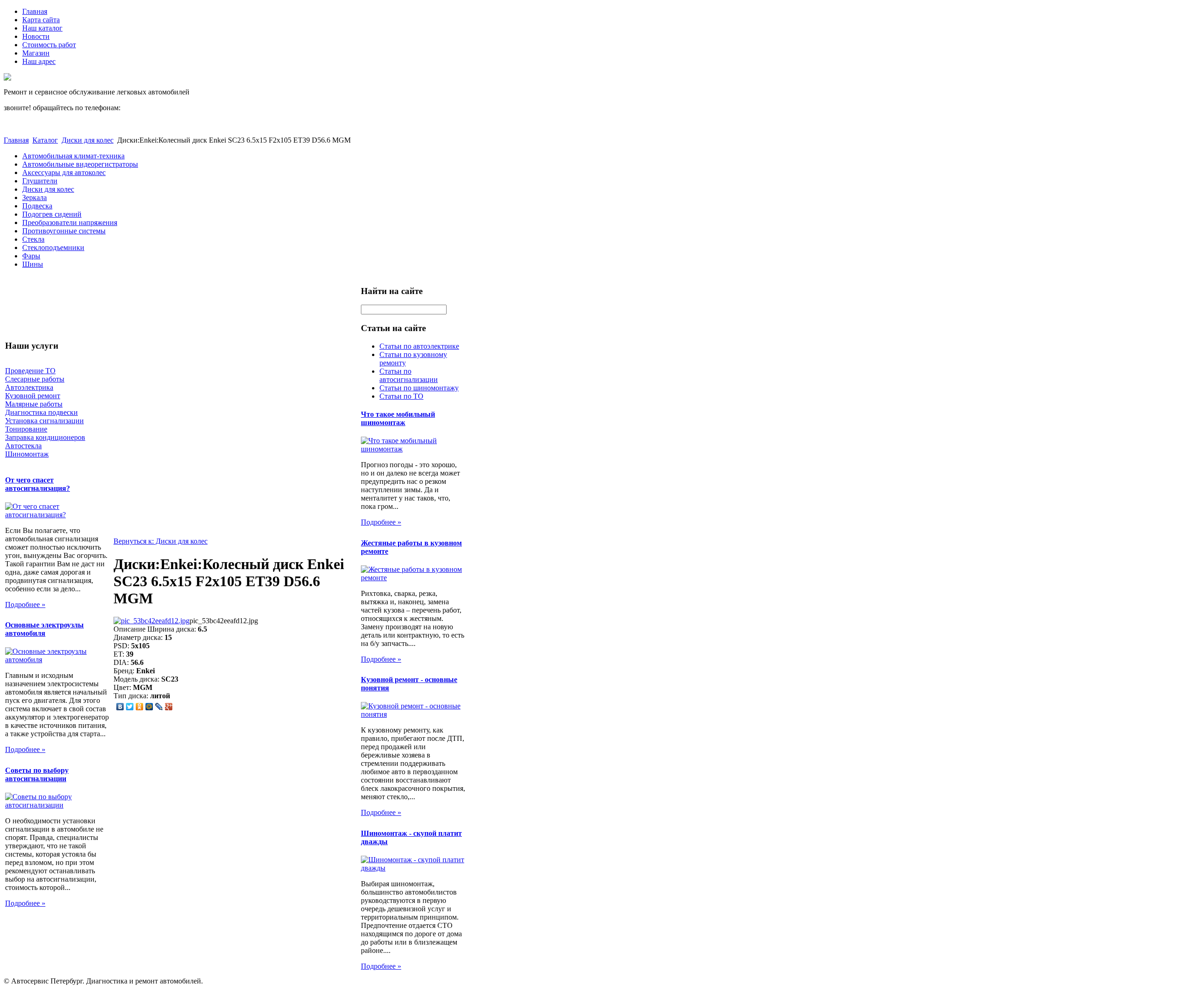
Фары (31, 256)
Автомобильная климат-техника (73, 156)
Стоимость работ (49, 45)
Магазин (36, 53)
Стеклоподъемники (53, 247)
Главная (34, 11)
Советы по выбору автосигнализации (37, 774)
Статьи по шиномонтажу (419, 388)
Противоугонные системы (64, 231)
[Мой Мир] (149, 707)
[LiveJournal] (159, 707)
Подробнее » (25, 604)
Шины (32, 264)
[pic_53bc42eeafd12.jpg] (151, 621)
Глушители (39, 181)
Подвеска (37, 206)
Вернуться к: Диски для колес (161, 541)
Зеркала (34, 197)
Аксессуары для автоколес (64, 172)
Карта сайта (41, 20)
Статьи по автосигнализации (408, 375)
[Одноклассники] (140, 707)
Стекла (33, 239)
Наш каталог (42, 28)
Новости (36, 36)
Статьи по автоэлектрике (419, 346)
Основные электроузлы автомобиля (44, 629)
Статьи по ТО (401, 396)
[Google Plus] (169, 707)
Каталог (45, 140)
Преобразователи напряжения (69, 222)
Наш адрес (39, 61)
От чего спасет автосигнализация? (37, 484)
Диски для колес (88, 140)
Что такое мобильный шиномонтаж (398, 418)
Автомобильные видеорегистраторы (80, 164)
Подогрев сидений (52, 214)
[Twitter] (130, 707)
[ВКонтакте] (120, 707)
